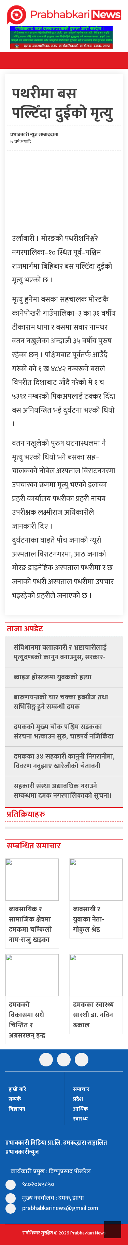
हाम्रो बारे (17, 1089)
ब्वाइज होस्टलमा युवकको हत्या (52, 677)
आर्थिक (80, 1109)
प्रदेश (78, 1099)
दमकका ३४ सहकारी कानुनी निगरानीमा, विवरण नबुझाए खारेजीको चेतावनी (64, 761)
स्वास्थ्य (80, 1119)
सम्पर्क (15, 1099)
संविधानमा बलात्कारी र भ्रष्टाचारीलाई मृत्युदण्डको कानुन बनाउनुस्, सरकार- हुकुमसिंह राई (60, 652)
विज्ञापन (17, 1109)
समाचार (81, 1089)
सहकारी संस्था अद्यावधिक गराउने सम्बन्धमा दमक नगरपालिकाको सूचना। (63, 790)
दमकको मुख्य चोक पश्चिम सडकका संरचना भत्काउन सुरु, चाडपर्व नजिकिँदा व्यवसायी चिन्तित (64, 731)
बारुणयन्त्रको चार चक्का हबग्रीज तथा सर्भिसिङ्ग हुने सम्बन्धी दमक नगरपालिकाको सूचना (61, 702)
